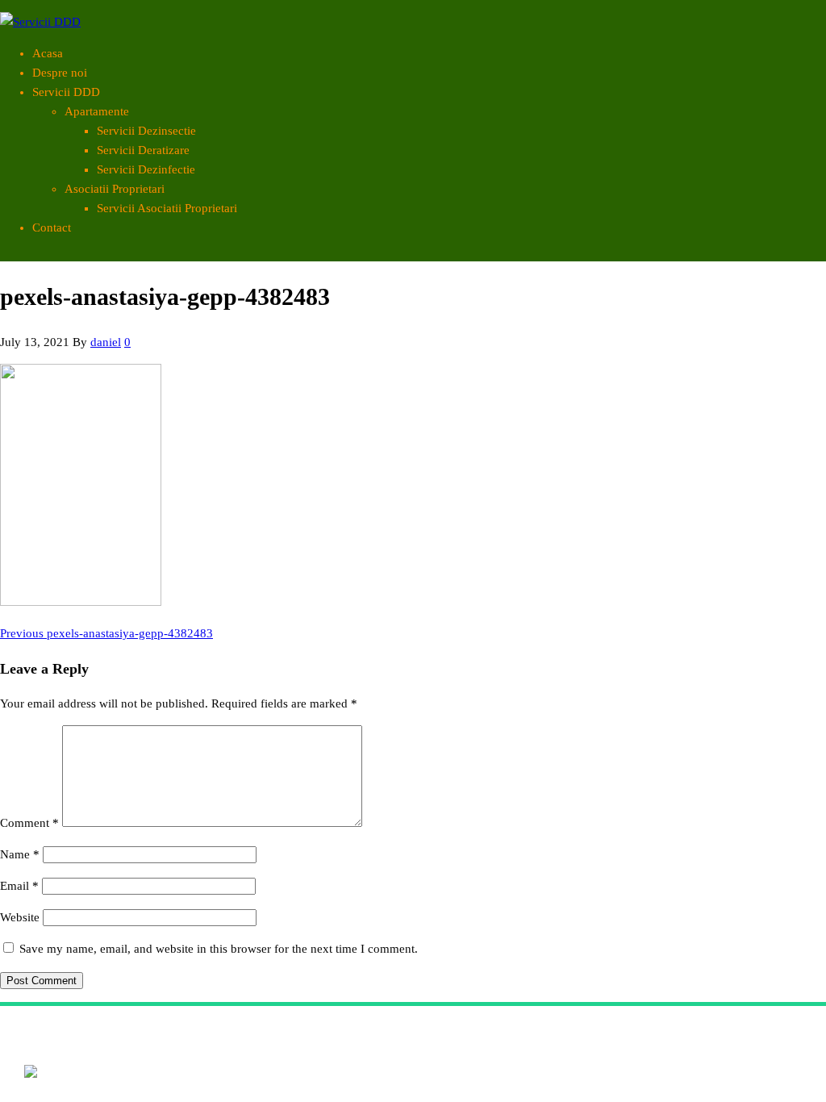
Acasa (47, 53)
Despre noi (59, 72)
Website (20, 917)
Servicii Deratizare (143, 150)
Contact (51, 227)
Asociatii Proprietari (115, 188)
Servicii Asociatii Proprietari (167, 208)
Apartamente (97, 111)
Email (19, 885)
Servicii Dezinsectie (146, 130)
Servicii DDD (66, 92)
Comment (29, 822)
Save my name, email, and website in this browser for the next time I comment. (218, 948)
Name (20, 854)
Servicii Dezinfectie (146, 169)
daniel (105, 342)
